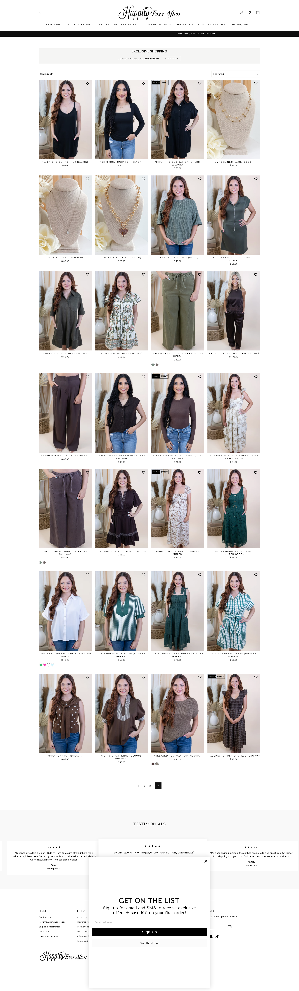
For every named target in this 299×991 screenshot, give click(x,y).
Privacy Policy (84, 936)
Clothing (83, 24)
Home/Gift (241, 24)
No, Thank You (149, 943)
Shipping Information (49, 927)
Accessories (126, 24)
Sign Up (149, 932)
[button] (88, 84)
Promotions (83, 927)
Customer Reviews (48, 936)
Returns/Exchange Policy (52, 922)
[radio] (153, 364)
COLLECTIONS (156, 24)
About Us (82, 917)
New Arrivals (58, 24)
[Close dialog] (206, 861)
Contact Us (45, 917)
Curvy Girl (218, 24)
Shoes (104, 24)
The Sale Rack (188, 24)
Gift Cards (44, 931)
